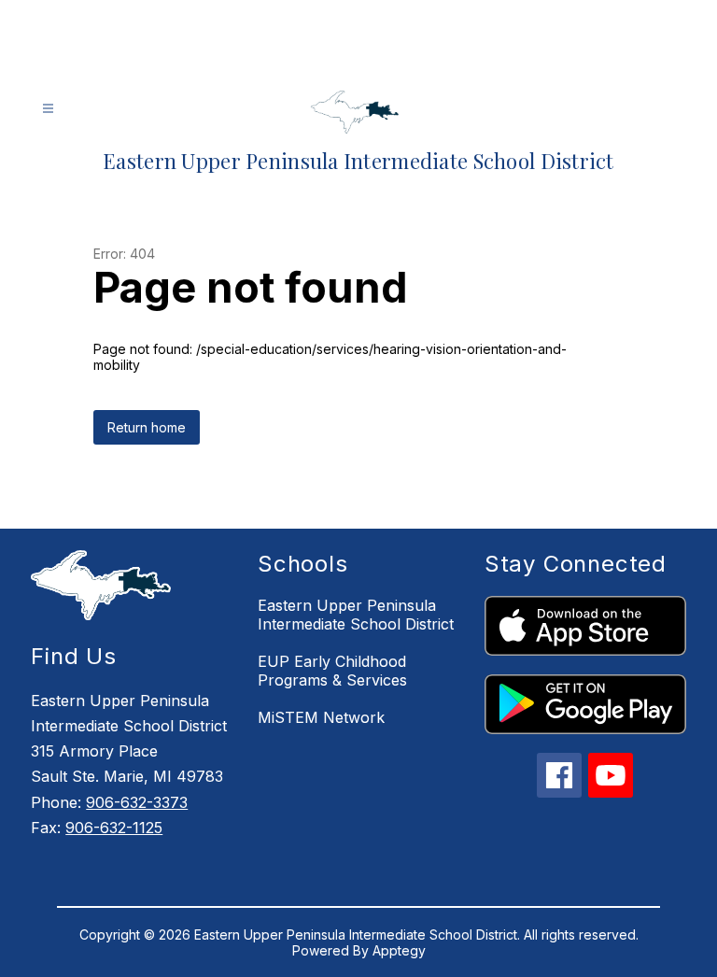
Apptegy (399, 950)
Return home (146, 427)
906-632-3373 (137, 802)
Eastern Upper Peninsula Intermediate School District (356, 614)
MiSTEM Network (321, 717)
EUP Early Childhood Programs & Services (332, 670)
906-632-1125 (113, 827)
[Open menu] (48, 109)
